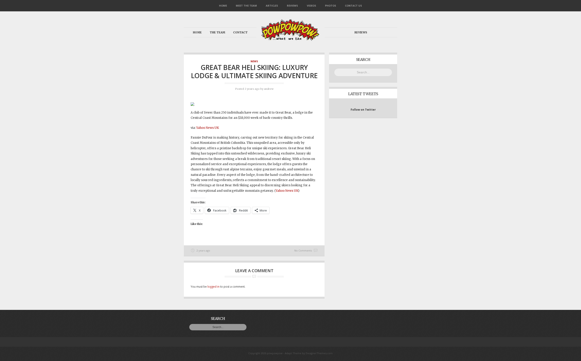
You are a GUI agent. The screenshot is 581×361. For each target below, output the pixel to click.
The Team (217, 32)
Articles (272, 5)
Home (223, 5)
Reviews (292, 5)
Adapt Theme (293, 353)
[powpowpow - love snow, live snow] (290, 39)
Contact (240, 32)
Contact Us (353, 5)
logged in (213, 287)
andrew (268, 88)
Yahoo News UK (207, 128)
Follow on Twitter (363, 110)
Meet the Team (246, 5)
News (254, 61)
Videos (311, 5)
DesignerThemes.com (319, 353)
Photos (330, 5)
